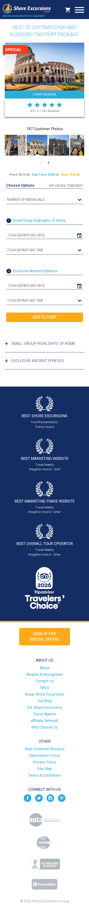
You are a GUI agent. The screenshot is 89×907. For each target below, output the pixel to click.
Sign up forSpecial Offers (44, 636)
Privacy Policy (44, 762)
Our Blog (44, 701)
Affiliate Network (44, 720)
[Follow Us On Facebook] (27, 798)
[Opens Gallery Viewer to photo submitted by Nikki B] (37, 145)
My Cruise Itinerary (66, 186)
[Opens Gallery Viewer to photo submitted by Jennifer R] (15, 145)
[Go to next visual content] (49, 163)
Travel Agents (44, 714)
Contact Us (45, 681)
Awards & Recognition (44, 674)
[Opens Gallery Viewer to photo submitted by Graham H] (58, 145)
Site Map (44, 769)
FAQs (44, 687)
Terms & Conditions (44, 775)
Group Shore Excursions (44, 694)
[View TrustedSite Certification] (44, 884)
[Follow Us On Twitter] (39, 798)
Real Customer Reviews (45, 749)
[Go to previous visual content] (40, 163)
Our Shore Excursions (44, 707)
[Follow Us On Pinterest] (62, 798)
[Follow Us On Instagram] (50, 798)
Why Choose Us (44, 727)
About (44, 668)
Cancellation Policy (44, 755)
